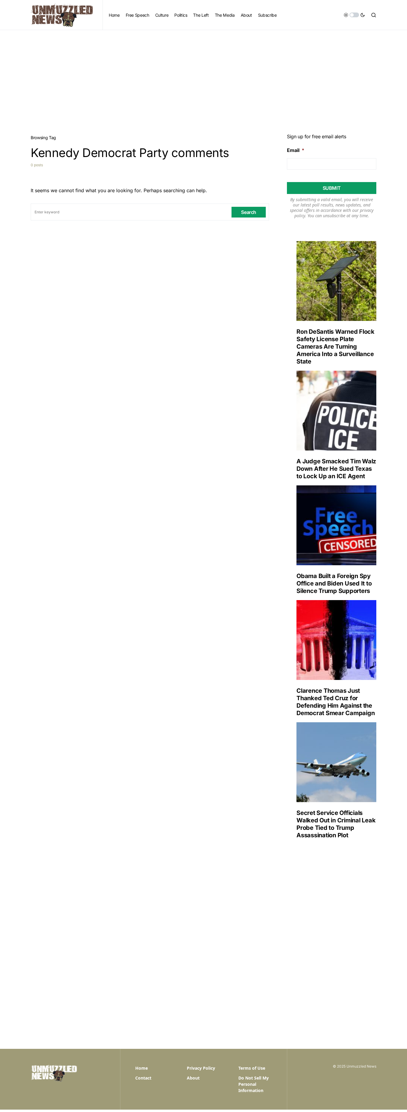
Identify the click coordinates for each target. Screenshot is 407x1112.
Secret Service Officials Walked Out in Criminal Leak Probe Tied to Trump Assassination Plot (335, 824)
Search (248, 212)
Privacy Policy (201, 1068)
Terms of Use (251, 1068)
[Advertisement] (203, 75)
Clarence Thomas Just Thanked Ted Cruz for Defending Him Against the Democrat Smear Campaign (335, 702)
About (193, 1078)
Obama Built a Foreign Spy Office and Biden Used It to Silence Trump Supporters (334, 583)
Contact (143, 1078)
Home (141, 1068)
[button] (354, 15)
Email (295, 150)
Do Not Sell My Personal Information (253, 1084)
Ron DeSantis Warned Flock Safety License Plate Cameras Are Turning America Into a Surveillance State (335, 346)
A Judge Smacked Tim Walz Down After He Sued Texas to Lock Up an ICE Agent (336, 469)
